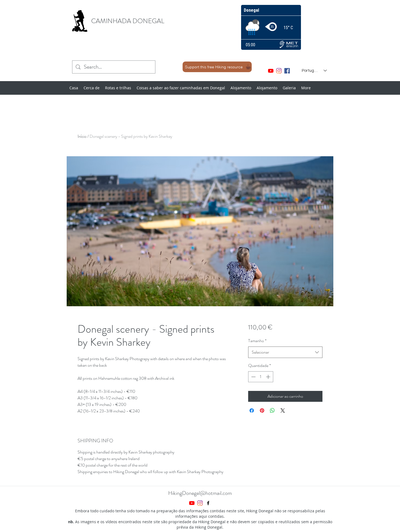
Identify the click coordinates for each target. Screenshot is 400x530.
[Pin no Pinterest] (262, 410)
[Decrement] (253, 377)
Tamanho (257, 341)
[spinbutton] (261, 377)
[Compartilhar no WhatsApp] (272, 410)
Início (82, 136)
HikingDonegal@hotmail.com (200, 493)
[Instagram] (279, 70)
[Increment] (268, 377)
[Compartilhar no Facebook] (251, 410)
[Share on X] (282, 410)
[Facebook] (287, 70)
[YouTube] (270, 70)
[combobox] (285, 352)
